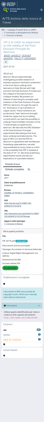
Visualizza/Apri (10, 268)
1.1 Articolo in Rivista (13, 35)
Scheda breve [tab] (12, 164)
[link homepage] (9, 4)
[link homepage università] (14, 10)
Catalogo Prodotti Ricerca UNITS (21, 30)
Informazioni (11, 305)
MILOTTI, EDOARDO (25, 58)
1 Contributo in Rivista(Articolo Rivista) (21, 32)
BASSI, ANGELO (12, 55)
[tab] (29, 169)
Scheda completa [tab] (14, 169)
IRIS (3, 30)
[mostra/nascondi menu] (41, 10)
